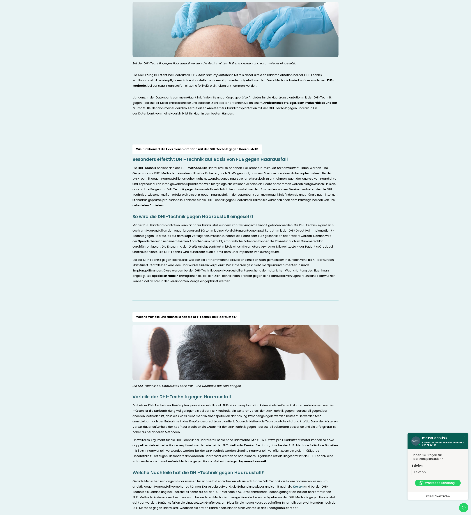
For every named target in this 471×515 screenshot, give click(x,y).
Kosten (298, 486)
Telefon (417, 465)
